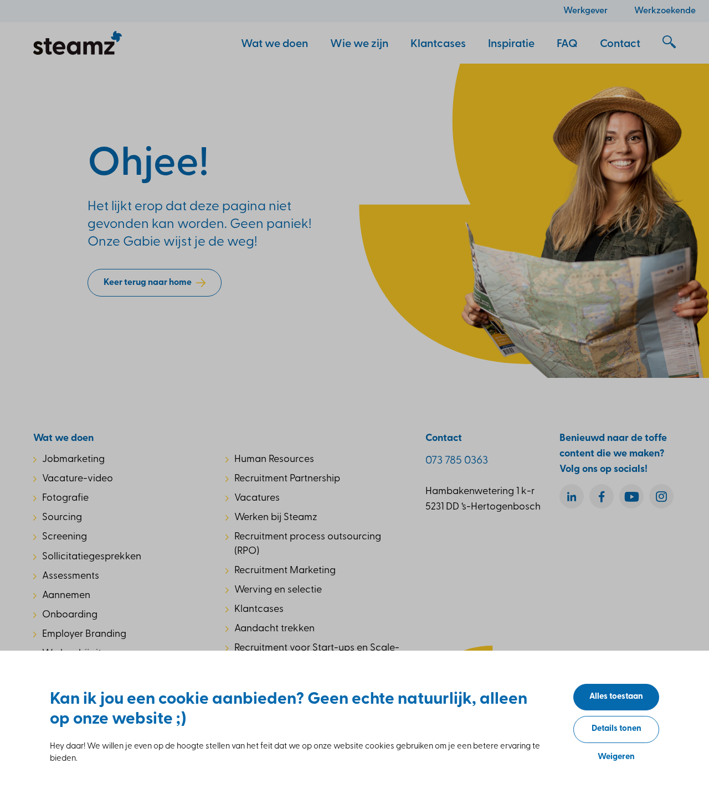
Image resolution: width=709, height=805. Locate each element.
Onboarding (69, 615)
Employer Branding (84, 635)
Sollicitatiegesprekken (91, 557)
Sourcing (62, 518)
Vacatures (257, 498)
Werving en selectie (278, 590)
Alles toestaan (616, 697)
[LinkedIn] (571, 496)
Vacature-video (77, 479)
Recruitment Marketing (285, 571)
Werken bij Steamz (275, 518)
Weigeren (616, 757)
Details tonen (616, 729)
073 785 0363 (456, 460)
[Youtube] (631, 496)
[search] (669, 42)
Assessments (70, 576)
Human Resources (274, 460)
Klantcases (259, 610)
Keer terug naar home (148, 282)
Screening (64, 537)
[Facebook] (601, 496)
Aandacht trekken (274, 629)
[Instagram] (661, 496)
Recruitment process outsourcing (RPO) (307, 544)
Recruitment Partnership (287, 479)
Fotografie (65, 498)
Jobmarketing (73, 460)
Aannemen (66, 596)
